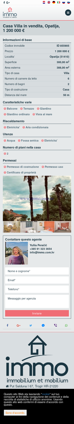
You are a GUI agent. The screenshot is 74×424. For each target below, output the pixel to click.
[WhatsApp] (66, 325)
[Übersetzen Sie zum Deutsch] (53, 2)
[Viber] (55, 325)
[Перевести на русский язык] (63, 2)
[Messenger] (43, 325)
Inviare (37, 313)
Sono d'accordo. (15, 413)
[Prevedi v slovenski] (68, 2)
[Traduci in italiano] (58, 2)
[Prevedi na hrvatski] (44, 2)
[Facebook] (7, 325)
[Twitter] (31, 325)
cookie (46, 394)
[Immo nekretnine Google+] (8, 2)
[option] (11, 226)
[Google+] (18, 325)
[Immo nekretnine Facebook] (4, 2)
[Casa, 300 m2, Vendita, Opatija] (37, 198)
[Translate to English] (48, 2)
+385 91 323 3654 (41, 249)
